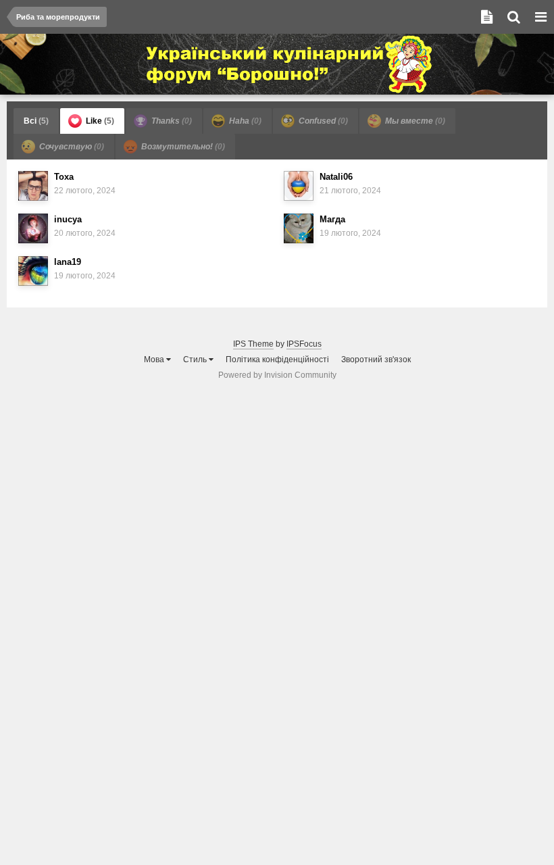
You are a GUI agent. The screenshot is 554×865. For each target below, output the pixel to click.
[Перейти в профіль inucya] (33, 228)
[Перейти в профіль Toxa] (33, 186)
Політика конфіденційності (277, 359)
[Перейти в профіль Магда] (298, 228)
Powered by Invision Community (277, 375)
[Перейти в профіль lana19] (33, 271)
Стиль (196, 359)
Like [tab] (99, 121)
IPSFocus (304, 344)
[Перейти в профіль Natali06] (298, 186)
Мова (155, 359)
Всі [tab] (36, 121)
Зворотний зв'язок (376, 359)
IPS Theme (253, 344)
